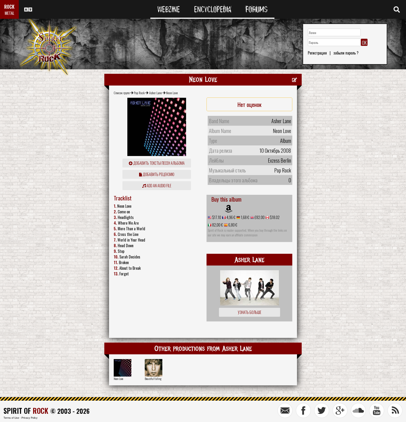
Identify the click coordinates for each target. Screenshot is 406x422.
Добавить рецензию (158, 174)
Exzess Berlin (279, 160)
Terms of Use (11, 417)
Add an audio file (158, 185)
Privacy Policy (29, 417)
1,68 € (244, 217)
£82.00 (259, 217)
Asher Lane (155, 92)
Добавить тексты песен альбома (159, 163)
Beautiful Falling (153, 379)
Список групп (122, 92)
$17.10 (216, 217)
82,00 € (217, 225)
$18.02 (274, 217)
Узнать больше (249, 312)
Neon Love (118, 379)
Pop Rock (139, 92)
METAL (9, 13)
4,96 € (230, 217)
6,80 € (232, 225)
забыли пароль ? (346, 53)
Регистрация (317, 53)
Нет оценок (249, 104)
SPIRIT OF (26, 410)
